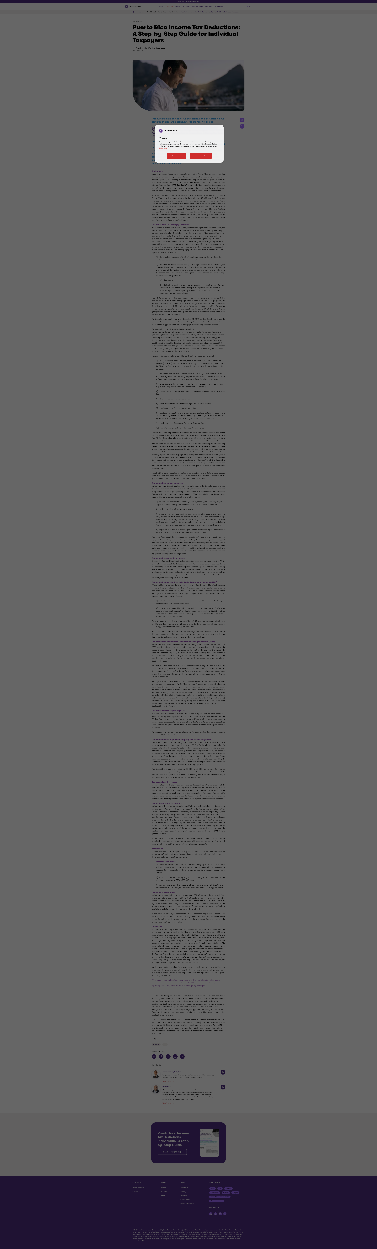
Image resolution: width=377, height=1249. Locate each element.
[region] (189, 144)
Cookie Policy (163, 148)
